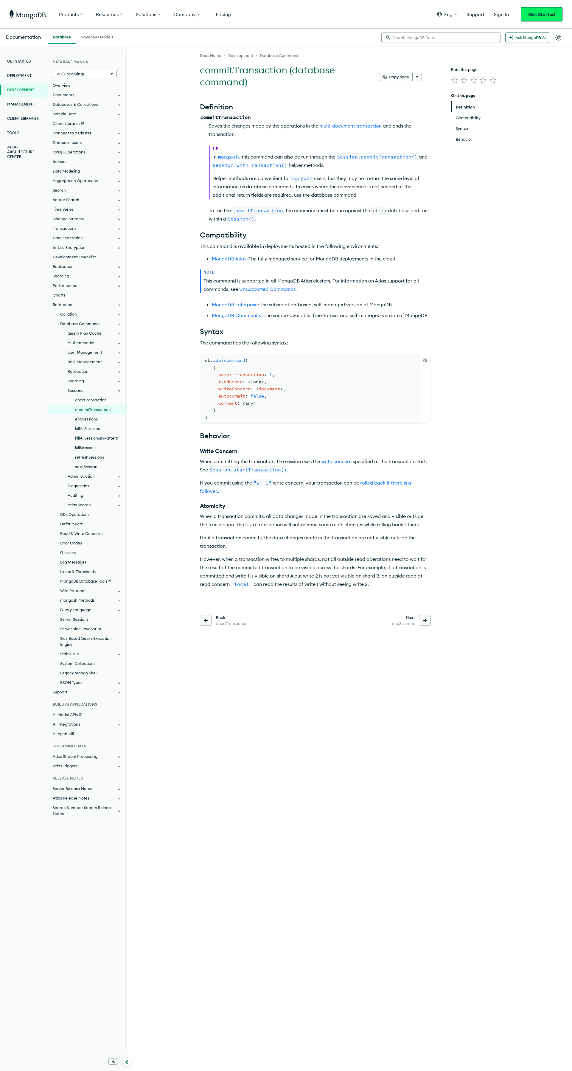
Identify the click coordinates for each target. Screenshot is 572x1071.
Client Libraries (23, 118)
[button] (447, 14)
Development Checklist (74, 256)
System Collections (77, 663)
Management (20, 104)
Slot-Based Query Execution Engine (86, 641)
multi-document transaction (350, 126)
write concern (336, 461)
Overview (61, 85)
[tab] (62, 36)
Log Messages (73, 562)
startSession (86, 466)
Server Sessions (74, 619)
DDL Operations (74, 514)
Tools (13, 133)
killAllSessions (87, 428)
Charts (59, 295)
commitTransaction (93, 409)
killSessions (85, 447)
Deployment (19, 75)
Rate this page (464, 69)
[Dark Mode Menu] (558, 37)
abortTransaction (91, 400)
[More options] (417, 77)
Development (240, 55)
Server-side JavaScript (80, 628)
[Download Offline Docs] (113, 1061)
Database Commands (280, 55)
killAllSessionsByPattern (96, 438)
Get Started (541, 14)
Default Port (71, 523)
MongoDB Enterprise (235, 305)
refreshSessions (89, 457)
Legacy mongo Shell (78, 672)
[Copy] (425, 360)
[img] (454, 80)
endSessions (86, 419)
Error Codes (71, 543)
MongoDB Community (237, 315)
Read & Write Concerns (81, 533)
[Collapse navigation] (127, 1062)
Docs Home (210, 55)
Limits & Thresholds (78, 571)
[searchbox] (440, 37)
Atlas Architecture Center (21, 152)
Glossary (68, 552)
